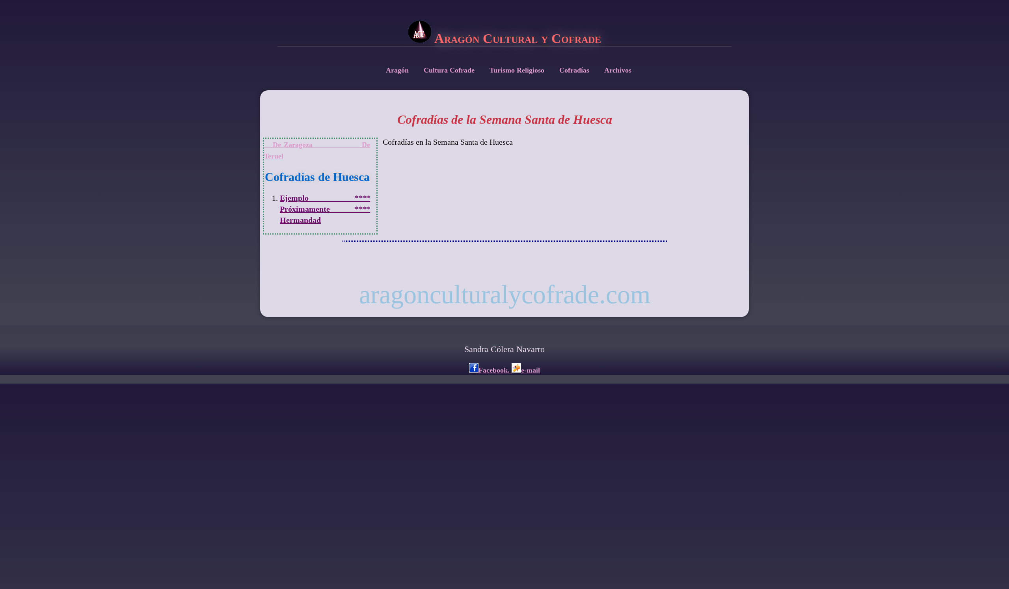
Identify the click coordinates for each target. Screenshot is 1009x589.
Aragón (397, 70)
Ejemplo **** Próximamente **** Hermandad (325, 209)
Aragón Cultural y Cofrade (516, 38)
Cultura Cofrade (449, 70)
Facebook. (495, 370)
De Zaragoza (300, 145)
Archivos (617, 70)
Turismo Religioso (517, 70)
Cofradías (574, 70)
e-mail (530, 370)
